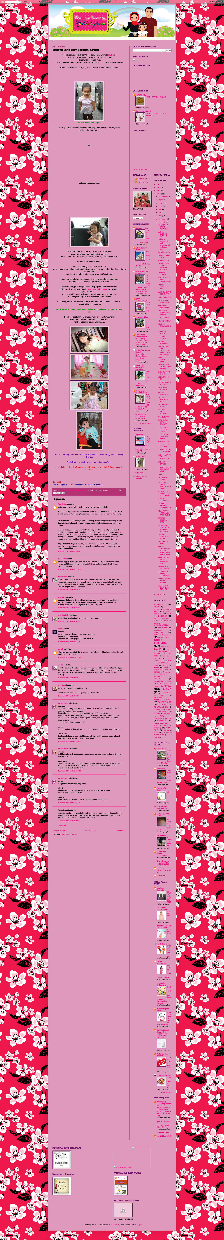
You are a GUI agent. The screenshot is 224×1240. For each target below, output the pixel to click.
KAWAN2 (157, 677)
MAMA (167, 689)
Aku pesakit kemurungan (140, 417)
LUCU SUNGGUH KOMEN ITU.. (164, 293)
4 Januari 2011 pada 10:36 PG (69, 642)
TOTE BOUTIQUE (163, 1075)
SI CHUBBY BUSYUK (162, 337)
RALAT (161, 474)
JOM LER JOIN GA (163, 378)
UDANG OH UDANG (162, 478)
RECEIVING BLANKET (169, 933)
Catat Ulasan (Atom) (69, 834)
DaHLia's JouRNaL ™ (164, 1122)
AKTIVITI (158, 604)
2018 (168, 792)
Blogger (138, 1225)
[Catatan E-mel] (119, 490)
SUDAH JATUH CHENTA (164, 373)
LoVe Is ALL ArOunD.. (161, 852)
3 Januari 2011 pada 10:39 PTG (70, 590)
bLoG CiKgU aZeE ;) (164, 1137)
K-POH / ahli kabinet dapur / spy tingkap (141, 336)
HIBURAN (168, 658)
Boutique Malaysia (160, 889)
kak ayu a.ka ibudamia (97, 289)
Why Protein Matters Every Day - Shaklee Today (141, 357)
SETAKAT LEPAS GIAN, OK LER (164, 451)
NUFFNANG (158, 700)
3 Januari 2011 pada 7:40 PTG (69, 551)
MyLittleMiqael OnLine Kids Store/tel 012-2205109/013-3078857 (163, 1034)
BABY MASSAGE (164, 318)
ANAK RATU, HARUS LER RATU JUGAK (164, 513)
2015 (159, 187)
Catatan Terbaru (59, 830)
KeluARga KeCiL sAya (163, 815)
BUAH (156, 621)
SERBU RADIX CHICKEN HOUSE (163, 429)
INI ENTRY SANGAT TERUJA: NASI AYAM (164, 485)
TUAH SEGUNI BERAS (163, 406)
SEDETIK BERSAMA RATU (162, 520)
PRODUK (157, 714)
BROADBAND (166, 618)
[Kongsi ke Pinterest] (63, 493)
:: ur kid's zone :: (163, 944)
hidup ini (159, 660)
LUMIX (156, 686)
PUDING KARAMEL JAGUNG (156, 97)
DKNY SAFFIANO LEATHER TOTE (169, 897)
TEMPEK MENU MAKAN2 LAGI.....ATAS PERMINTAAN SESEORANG (164, 350)
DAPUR (167, 637)
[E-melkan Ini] (54, 493)
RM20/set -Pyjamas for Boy (169, 951)
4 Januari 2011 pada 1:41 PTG (69, 696)
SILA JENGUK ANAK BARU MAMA (163, 436)
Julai (161, 203)
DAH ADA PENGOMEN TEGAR (163, 536)
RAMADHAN (168, 714)
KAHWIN (168, 672)
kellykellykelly (113, 1225)
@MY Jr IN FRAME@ (143, 111)
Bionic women (143, 182)
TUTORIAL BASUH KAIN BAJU (164, 399)
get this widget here (140, 169)
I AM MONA (161, 875)
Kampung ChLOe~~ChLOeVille (164, 870)
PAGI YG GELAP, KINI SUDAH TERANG (164, 581)
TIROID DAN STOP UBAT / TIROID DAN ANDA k (142, 342)
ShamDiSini (139, 456)
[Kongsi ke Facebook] (61, 493)
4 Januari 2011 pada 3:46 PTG (69, 803)
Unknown (62, 597)
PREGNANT (163, 711)
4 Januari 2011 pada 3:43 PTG (69, 741)
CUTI (160, 637)
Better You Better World (142, 351)
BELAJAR (166, 609)
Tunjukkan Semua (145, 423)
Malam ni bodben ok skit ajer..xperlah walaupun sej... (164, 244)
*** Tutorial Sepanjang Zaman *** (164, 1104)
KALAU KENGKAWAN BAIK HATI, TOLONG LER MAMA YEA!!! (164, 550)
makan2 (166, 686)
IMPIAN (165, 665)
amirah (60, 649)
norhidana (161, 769)
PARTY (163, 705)
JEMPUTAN (157, 670)
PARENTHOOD (165, 702)
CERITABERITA (161, 625)
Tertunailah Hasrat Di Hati (141, 392)
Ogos (161, 200)
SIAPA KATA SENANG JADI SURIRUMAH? (164, 494)
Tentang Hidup (141, 317)
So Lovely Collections (161, 984)
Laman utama (90, 830)
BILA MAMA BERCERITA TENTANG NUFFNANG (163, 528)
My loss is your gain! (163, 1009)
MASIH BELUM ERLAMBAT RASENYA (163, 588)
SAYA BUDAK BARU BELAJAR (163, 422)
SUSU (156, 732)
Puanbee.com (140, 414)
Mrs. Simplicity (64, 615)
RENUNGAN (158, 718)
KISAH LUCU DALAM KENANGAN (163, 227)
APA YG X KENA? (164, 321)
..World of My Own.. (162, 789)
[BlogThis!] (57, 493)
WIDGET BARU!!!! (162, 463)
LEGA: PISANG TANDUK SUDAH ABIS (164, 574)
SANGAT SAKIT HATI (164, 256)
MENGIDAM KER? (164, 297)
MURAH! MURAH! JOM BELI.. (164, 383)
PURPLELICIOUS (164, 260)
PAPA (169, 699)
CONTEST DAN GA (163, 634)
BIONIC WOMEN (64, 703)
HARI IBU (165, 656)
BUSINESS (157, 623)
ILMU (156, 665)
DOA (168, 646)
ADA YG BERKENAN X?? (164, 393)
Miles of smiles (141, 228)
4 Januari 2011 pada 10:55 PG (69, 657)
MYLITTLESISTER (159, 697)
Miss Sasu (62, 685)
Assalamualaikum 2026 (148, 307)
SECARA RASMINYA (163, 342)
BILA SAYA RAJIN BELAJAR (162, 412)
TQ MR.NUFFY (163, 417)
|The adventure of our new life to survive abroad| (164, 863)
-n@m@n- (139, 435)
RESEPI (168, 718)
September (163, 197)
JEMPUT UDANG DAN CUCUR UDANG (164, 469)
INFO (156, 667)
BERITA (156, 611)
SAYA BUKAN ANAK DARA (163, 301)
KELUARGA (158, 679)
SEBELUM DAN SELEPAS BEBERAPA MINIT (163, 560)
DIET (162, 646)
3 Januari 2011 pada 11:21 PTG (69, 621)
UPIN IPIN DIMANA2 (162, 274)
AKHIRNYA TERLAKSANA (164, 306)
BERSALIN (166, 611)
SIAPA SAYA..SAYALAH (141, 300)
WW (157, 737)
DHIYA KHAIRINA (73, 490)
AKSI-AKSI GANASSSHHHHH (164, 326)
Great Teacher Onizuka (141, 477)
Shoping (157, 728)
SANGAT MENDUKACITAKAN (164, 360)
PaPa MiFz (139, 473)
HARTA (157, 658)
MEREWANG (167, 693)
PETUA (169, 709)
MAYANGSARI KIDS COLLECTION (164, 927)
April (161, 212)
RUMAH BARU (163, 441)
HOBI (170, 660)
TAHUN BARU (159, 735)
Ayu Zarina (62, 504)
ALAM (156, 607)
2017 (159, 184)
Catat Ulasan (60, 826)
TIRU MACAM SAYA (163, 542)
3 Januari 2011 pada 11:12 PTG (69, 608)
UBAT (170, 735)
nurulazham (62, 577)
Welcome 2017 (162, 808)
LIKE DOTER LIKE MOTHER (164, 446)
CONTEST (158, 632)
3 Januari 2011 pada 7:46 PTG (69, 569)
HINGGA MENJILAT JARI (163, 287)
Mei (160, 209)
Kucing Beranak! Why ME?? (163, 1126)
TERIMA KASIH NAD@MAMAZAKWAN (164, 367)
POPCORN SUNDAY (162, 332)
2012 (159, 191)
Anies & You (161, 749)
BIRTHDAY (158, 614)
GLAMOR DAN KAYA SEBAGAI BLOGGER (163, 266)
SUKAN (166, 730)
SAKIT (156, 725)
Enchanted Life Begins (141, 272)
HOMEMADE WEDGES (162, 388)
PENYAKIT (157, 709)
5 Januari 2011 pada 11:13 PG (69, 821)
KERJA (169, 681)
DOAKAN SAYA (164, 252)
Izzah (60, 629)
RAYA (162, 716)
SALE (166, 725)
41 (146, 458)
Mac (160, 216)
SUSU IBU (165, 732)
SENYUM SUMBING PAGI (164, 500)
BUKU (166, 621)
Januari (162, 222)
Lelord (60, 665)
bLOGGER (62, 490)
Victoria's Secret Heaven (163, 1055)
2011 (159, 194)
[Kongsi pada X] (59, 493)
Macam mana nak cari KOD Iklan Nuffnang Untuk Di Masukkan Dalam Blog (164, 1112)
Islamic (166, 667)
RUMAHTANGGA (160, 723)
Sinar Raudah (162, 806)
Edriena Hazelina (163, 1132)
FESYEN (82, 490)
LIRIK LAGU (162, 683)
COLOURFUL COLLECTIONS (162, 908)
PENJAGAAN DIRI (161, 707)
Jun (160, 206)
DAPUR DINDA (140, 95)
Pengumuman (162, 855)
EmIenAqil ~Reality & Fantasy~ (139, 367)
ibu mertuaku (162, 663)
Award (166, 607)
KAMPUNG (162, 674)
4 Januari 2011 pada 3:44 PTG (69, 771)
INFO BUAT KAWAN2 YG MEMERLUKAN (164, 506)
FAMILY (157, 649)
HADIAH (157, 654)
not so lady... (162, 835)
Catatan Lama (119, 830)
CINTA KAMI (163, 628)
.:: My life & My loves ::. (141, 249)
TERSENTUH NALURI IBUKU (164, 568)
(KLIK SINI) (112, 55)
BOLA (156, 618)
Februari (162, 219)
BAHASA (157, 609)
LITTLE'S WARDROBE (161, 962)
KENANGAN (158, 681)
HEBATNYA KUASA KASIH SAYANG (164, 313)
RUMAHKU (163, 721)
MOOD (162, 695)
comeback (158, 630)
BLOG (169, 614)
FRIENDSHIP (162, 651)
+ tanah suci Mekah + (169, 841)
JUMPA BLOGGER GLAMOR (162, 234)
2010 (159, 595)
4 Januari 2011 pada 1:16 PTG (69, 678)
